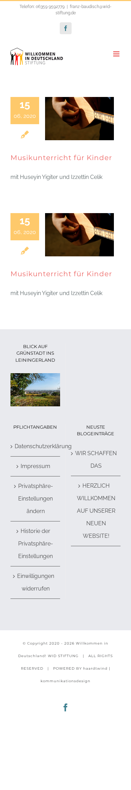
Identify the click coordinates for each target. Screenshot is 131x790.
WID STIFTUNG (63, 656)
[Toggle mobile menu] (117, 54)
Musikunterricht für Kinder (61, 157)
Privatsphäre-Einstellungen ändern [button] (35, 498)
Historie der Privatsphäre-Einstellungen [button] (35, 543)
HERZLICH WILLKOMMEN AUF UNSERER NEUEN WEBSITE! (96, 510)
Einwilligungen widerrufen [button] (35, 582)
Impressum (35, 466)
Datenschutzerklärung (36, 446)
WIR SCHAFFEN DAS (96, 459)
